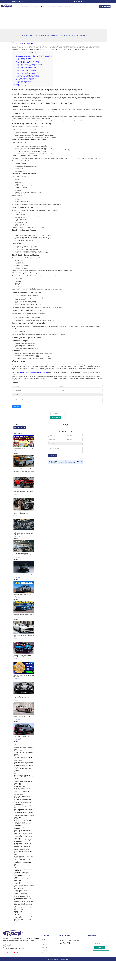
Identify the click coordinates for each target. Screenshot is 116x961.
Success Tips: (22, 82)
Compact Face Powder (24, 58)
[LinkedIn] (79, 2)
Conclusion (16, 84)
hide (35, 52)
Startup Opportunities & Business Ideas (24, 901)
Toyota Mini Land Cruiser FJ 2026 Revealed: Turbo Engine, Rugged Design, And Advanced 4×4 (23, 491)
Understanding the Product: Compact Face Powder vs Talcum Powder (34, 56)
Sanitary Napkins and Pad (20, 893)
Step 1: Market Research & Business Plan (29, 62)
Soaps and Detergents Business (22, 896)
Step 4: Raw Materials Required (26, 67)
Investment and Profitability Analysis (26, 78)
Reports (42, 6)
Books (32, 6)
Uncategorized (18, 911)
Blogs (27, 6)
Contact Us (21, 85)
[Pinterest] (84, 2)
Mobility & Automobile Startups (22, 849)
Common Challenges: (24, 81)
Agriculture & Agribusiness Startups (23, 751)
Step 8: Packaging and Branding (26, 73)
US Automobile (18, 912)
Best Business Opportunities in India (23, 763)
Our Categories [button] (106, 6)
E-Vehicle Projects (18, 794)
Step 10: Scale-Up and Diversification (28, 76)
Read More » (16, 453)
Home (23, 6)
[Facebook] (74, 2)
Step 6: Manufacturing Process (26, 70)
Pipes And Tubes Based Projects (22, 874)
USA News (17, 914)
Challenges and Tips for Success (25, 79)
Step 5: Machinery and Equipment (27, 69)
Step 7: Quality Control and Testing (27, 72)
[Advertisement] (58, 19)
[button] (15, 427)
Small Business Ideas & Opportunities (23, 895)
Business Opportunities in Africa (22, 775)
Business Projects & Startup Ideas (22, 780)
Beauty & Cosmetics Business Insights (23, 762)
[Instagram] (17, 952)
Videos (36, 6)
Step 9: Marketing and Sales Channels (28, 75)
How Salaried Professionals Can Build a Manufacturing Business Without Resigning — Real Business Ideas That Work (23, 555)
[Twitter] (77, 2)
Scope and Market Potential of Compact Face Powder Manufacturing (32, 55)
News (15, 854)
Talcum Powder (22, 59)
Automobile (17, 755)
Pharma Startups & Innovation (21, 872)
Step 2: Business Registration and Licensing (29, 64)
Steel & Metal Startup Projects (22, 903)
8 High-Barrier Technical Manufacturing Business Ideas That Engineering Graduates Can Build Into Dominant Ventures (23, 533)
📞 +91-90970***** (8, 947)
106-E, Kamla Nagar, (9, 948)
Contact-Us (67, 6)
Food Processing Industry (20, 819)
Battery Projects (18, 760)
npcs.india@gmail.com (10, 944)
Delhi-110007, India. (20, 948)
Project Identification (52, 6)
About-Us (60, 6)
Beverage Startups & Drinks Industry (23, 765)
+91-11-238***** (8, 945)
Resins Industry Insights (20, 888)
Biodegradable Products (20, 767)
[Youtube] (81, 2)
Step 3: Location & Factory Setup (27, 66)
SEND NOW (16, 406)
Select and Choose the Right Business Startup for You (33, 372)
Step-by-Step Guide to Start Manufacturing (28, 61)
